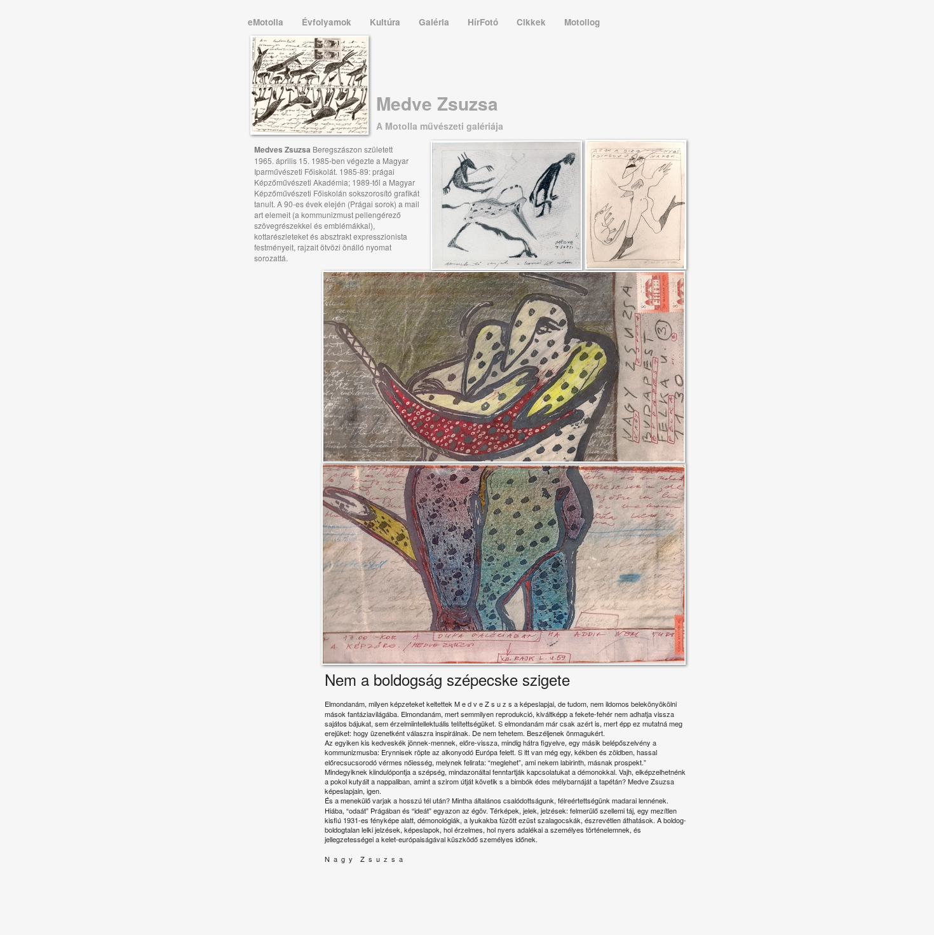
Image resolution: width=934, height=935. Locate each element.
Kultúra (386, 22)
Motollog (582, 22)
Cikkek (532, 22)
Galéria (435, 22)
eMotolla (267, 22)
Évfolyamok (328, 22)
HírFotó (484, 22)
